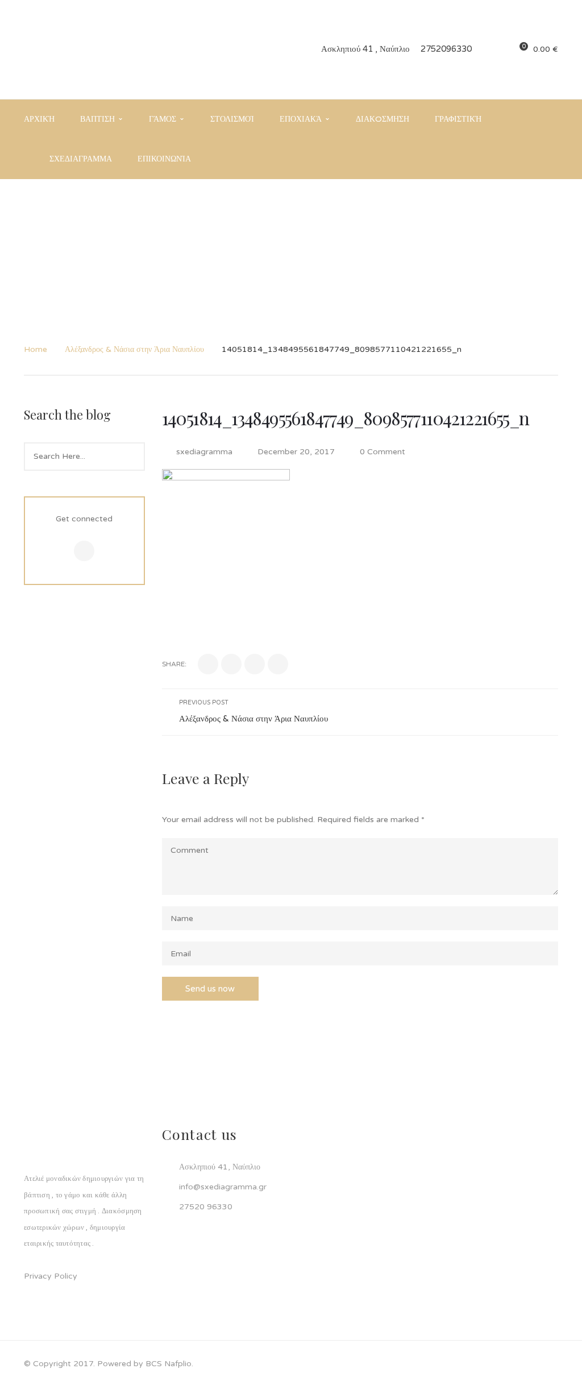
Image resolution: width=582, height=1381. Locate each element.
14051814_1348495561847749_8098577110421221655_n (345, 417)
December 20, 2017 (297, 452)
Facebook (84, 551)
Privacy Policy (50, 1276)
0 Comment (381, 452)
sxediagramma (204, 452)
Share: (174, 664)
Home (35, 349)
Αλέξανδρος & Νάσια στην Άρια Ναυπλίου (134, 349)
